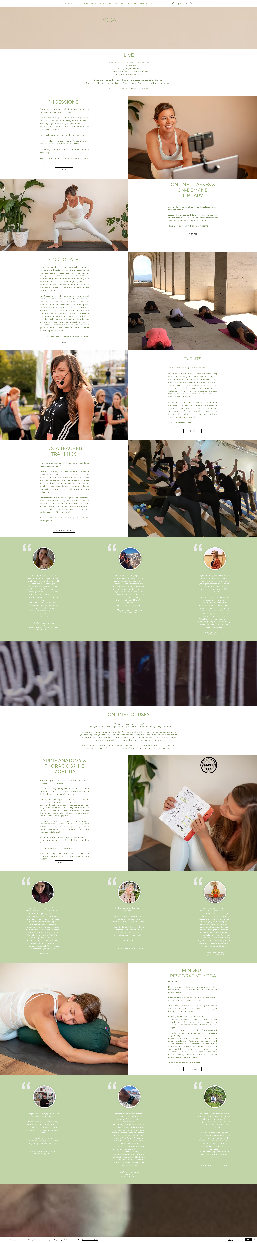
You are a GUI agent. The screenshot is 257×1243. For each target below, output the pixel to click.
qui (147, 89)
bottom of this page (162, 83)
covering (151, 748)
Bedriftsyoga (82, 336)
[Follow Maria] (190, 3)
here (161, 80)
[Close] (254, 1239)
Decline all (239, 1240)
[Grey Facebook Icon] (186, 3)
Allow (248, 1240)
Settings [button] (230, 1240)
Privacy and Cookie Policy (90, 1240)
